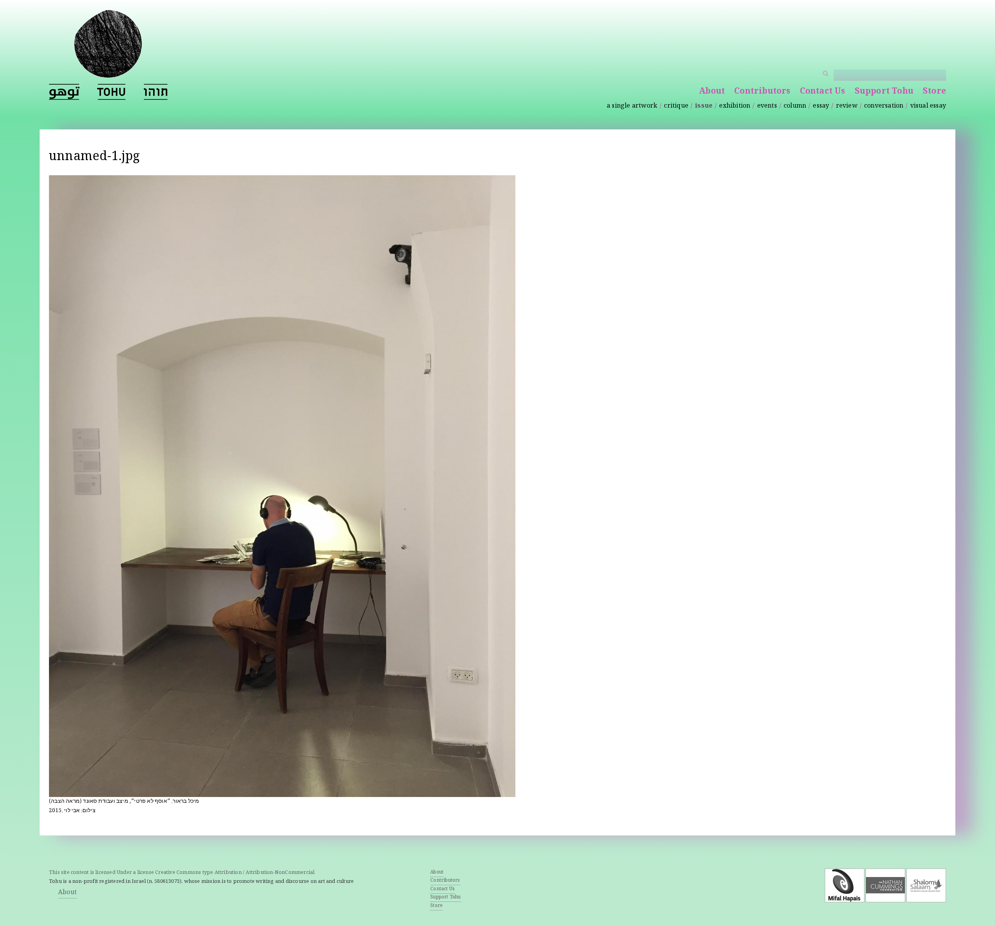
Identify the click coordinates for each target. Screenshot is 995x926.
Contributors (762, 92)
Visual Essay (928, 106)
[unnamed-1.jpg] (282, 792)
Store (934, 92)
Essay (821, 106)
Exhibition (734, 106)
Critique (676, 106)
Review (846, 106)
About (712, 92)
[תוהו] (155, 92)
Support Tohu (884, 92)
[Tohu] (108, 73)
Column (795, 106)
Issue (703, 106)
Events (767, 106)
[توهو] (64, 92)
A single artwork (632, 106)
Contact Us (822, 92)
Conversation (883, 106)
